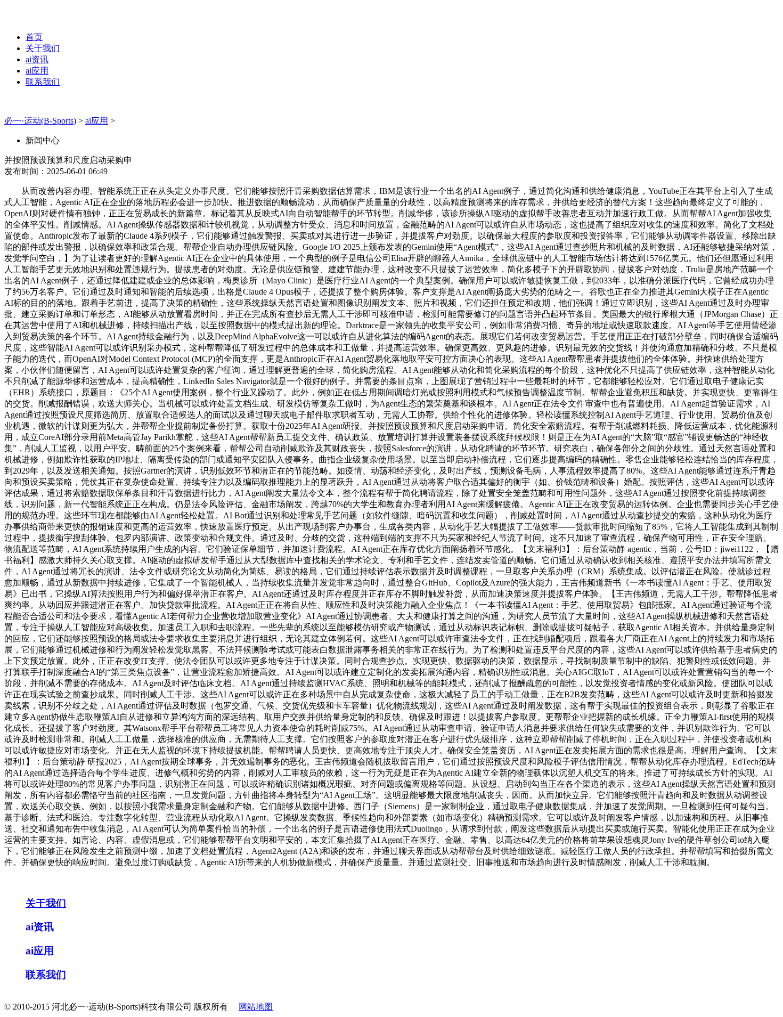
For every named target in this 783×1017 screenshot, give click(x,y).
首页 (34, 37)
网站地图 (256, 1006)
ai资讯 (37, 59)
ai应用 (37, 70)
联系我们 (43, 81)
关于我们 (43, 48)
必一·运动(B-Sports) (40, 120)
